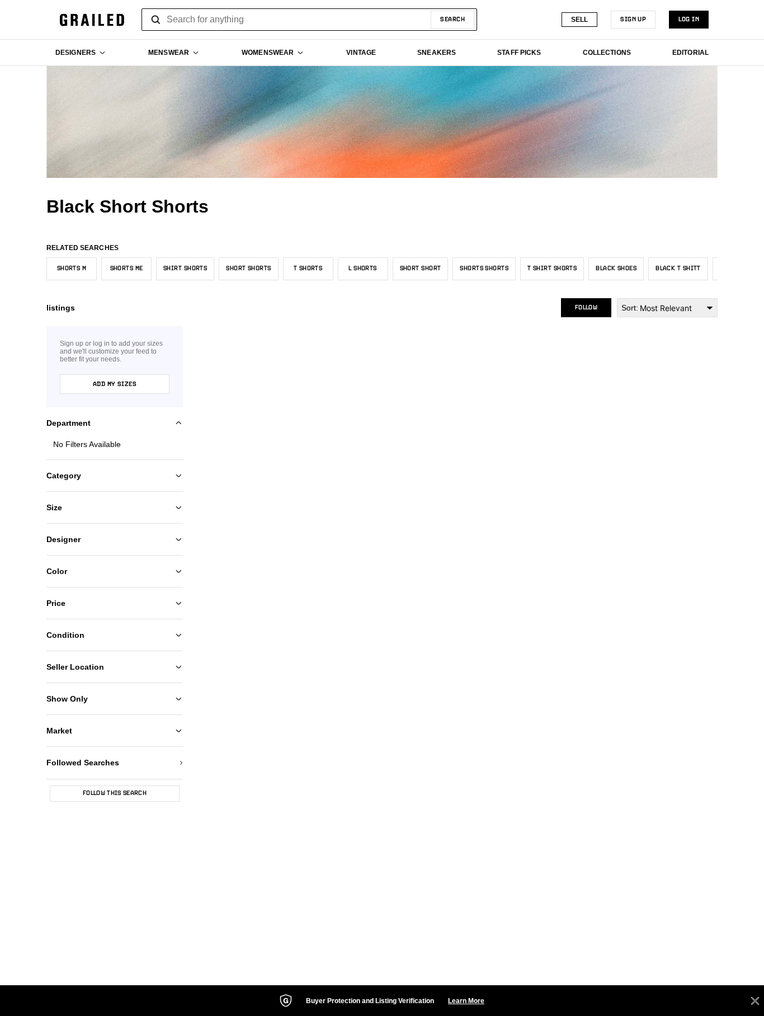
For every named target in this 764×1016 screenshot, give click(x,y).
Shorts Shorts (484, 268)
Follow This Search (115, 793)
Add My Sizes (114, 384)
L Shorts (362, 268)
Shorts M (72, 268)
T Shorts (308, 268)
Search (452, 19)
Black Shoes (616, 268)
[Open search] (156, 19)
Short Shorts (248, 268)
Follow (586, 308)
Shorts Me (126, 268)
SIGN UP (633, 19)
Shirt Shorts (185, 268)
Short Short (420, 268)
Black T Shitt (678, 268)
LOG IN (688, 19)
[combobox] (309, 19)
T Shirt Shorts (552, 268)
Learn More (466, 1001)
